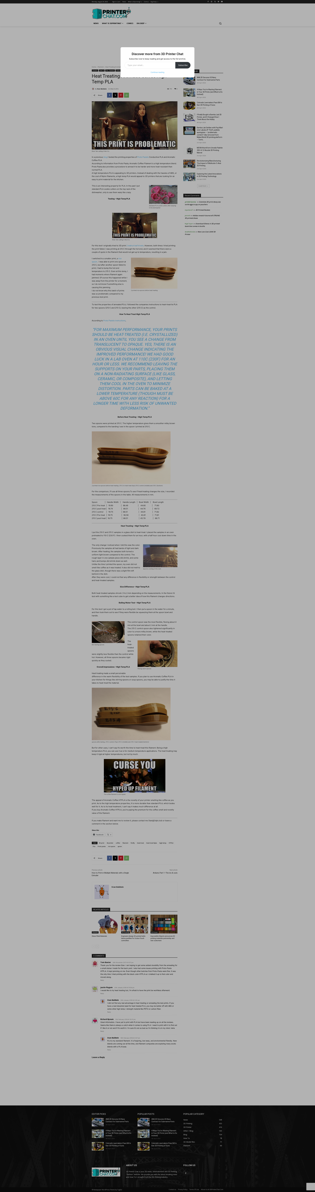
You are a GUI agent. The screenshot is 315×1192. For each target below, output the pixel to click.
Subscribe (183, 65)
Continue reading (157, 72)
